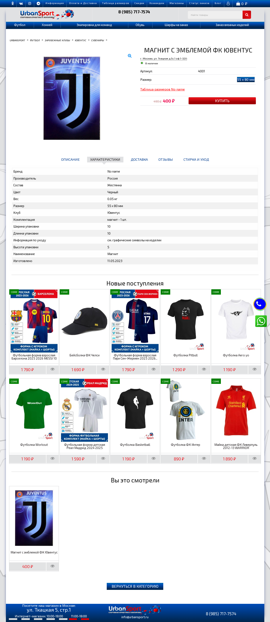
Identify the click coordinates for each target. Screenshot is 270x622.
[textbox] (219, 15)
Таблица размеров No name (162, 89)
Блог (218, 2)
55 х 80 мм (245, 79)
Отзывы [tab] (165, 159)
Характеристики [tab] (105, 159)
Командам (157, 2)
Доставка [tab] (139, 159)
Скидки (139, 2)
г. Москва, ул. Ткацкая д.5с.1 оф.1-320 (163, 58)
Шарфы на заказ (176, 25)
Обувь (140, 25)
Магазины (177, 2)
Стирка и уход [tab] (196, 159)
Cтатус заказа (199, 2)
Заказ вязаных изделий (232, 25)
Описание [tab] (70, 159)
